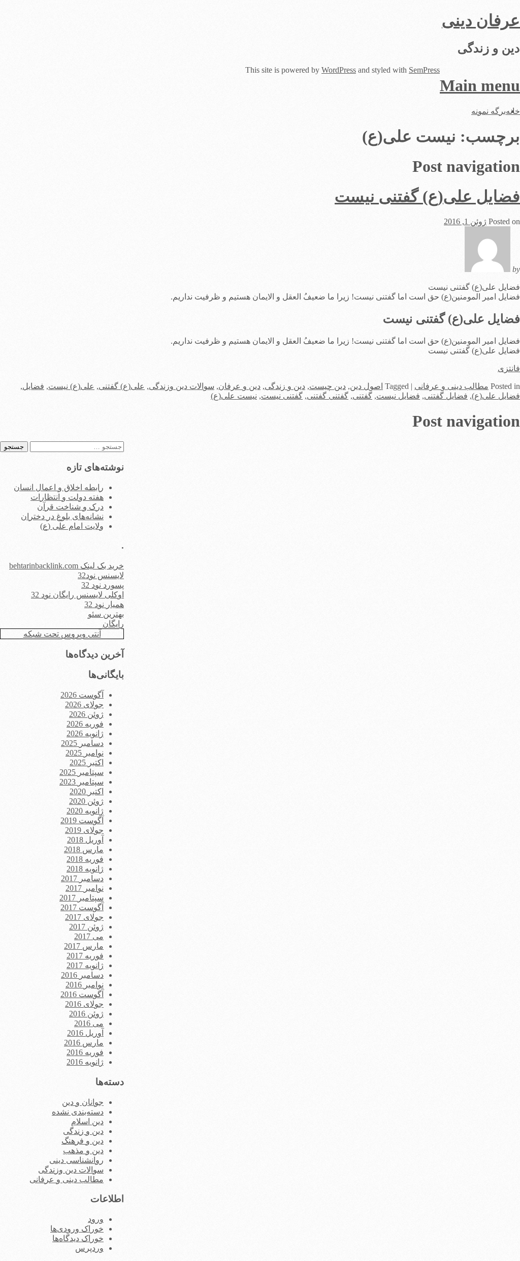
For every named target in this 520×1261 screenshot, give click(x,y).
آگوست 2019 (82, 820)
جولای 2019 (84, 830)
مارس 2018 (84, 849)
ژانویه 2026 (85, 733)
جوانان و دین (83, 1102)
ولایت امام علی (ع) (72, 526)
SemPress (424, 70)
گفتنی (362, 396)
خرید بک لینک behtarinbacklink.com (66, 565)
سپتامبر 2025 (81, 772)
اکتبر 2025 (87, 762)
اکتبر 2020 (87, 791)
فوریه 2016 (85, 1052)
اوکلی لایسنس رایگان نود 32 (77, 594)
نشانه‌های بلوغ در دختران (62, 516)
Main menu (480, 85)
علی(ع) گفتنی (122, 386)
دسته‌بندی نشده (78, 1111)
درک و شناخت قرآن (70, 506)
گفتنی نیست (282, 396)
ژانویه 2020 (85, 810)
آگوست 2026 (82, 694)
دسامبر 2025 (82, 743)
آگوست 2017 (82, 907)
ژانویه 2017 (85, 965)
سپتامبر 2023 (81, 781)
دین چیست (327, 386)
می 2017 (89, 936)
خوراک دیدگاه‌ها (78, 1238)
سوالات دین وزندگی (181, 386)
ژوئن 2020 (86, 801)
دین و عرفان (239, 386)
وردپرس (89, 1248)
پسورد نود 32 (102, 585)
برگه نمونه (488, 111)
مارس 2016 (84, 1042)
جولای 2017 (84, 917)
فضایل (33, 386)
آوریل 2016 (85, 1033)
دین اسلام (87, 1121)
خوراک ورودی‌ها (77, 1228)
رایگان (113, 623)
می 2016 (89, 1023)
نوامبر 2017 (85, 888)
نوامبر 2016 (85, 984)
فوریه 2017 (85, 955)
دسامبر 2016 (82, 975)
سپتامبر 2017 (81, 897)
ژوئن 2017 (86, 926)
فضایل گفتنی (446, 396)
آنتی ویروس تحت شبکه (62, 633)
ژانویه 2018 (85, 868)
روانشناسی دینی (76, 1160)
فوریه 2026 (85, 723)
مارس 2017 (84, 946)
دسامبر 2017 (82, 878)
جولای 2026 (84, 704)
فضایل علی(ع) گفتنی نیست (427, 196)
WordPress (338, 70)
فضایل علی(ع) (496, 396)
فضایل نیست (398, 396)
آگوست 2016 (82, 994)
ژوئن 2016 (86, 1013)
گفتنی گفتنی (327, 396)
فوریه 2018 (85, 859)
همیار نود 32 (104, 604)
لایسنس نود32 (101, 575)
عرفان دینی (481, 20)
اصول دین (366, 386)
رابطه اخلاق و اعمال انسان (59, 487)
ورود (96, 1219)
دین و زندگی (285, 386)
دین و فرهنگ (82, 1140)
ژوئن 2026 (86, 714)
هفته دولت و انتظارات (67, 497)
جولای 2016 (84, 1004)
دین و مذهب (83, 1150)
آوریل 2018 (85, 839)
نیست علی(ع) (234, 396)
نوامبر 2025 (85, 752)
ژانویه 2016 (85, 1062)
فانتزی (509, 368)
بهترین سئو (106, 614)
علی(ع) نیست (71, 386)
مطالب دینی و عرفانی (451, 386)
